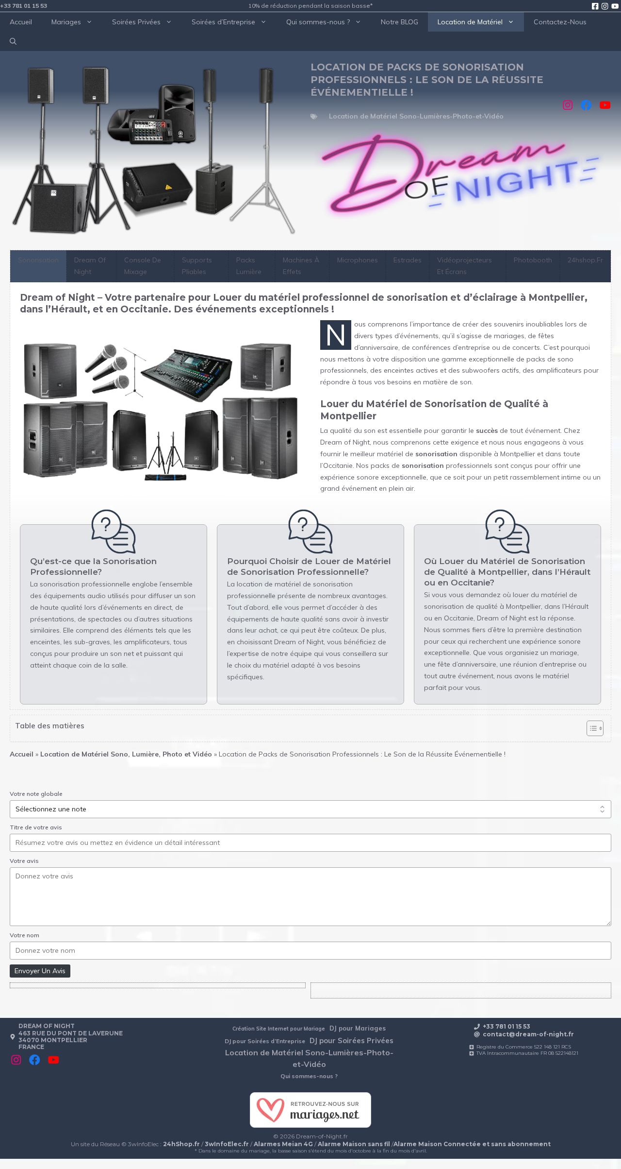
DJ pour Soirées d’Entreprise (265, 1041)
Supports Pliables (197, 266)
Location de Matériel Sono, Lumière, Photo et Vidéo (126, 754)
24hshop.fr (585, 260)
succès (487, 430)
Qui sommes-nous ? (318, 21)
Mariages (66, 21)
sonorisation (436, 453)
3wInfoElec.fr (227, 1144)
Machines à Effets (301, 266)
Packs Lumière (248, 266)
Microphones (357, 260)
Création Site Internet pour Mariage (278, 1028)
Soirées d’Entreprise (223, 21)
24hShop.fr (181, 1144)
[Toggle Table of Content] (590, 728)
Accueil (21, 21)
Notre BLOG (399, 21)
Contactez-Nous (560, 21)
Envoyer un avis (40, 970)
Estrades (407, 260)
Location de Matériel (470, 21)
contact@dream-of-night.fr (528, 1034)
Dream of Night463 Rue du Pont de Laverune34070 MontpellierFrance (70, 1036)
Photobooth (533, 260)
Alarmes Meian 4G (283, 1144)
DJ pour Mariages (357, 1028)
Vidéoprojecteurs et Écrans (464, 266)
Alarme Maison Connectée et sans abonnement (472, 1144)
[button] (13, 41)
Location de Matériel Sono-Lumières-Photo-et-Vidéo (416, 116)
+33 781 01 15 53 (23, 5)
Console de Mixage (142, 266)
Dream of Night (90, 266)
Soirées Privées (136, 21)
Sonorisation (38, 260)
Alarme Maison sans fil (354, 1144)
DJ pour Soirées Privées (351, 1040)
